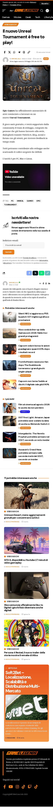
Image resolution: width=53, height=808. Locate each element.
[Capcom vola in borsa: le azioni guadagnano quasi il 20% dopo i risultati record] (9, 349)
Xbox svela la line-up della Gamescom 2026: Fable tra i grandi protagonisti (32, 333)
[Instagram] (46, 284)
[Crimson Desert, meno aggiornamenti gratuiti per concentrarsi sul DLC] (26, 495)
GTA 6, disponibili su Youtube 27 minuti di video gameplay (26, 561)
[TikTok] (23, 787)
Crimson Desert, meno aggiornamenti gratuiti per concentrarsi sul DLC (24, 516)
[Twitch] (29, 787)
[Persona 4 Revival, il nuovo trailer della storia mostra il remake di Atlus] (26, 633)
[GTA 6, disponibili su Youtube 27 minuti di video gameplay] (26, 540)
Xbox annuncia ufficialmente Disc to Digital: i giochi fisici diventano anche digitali (23, 607)
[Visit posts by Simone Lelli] (5, 283)
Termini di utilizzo (29, 258)
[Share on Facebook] (5, 52)
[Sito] (40, 284)
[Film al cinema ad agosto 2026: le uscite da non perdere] (9, 408)
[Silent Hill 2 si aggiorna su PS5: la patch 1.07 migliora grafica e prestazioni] (9, 317)
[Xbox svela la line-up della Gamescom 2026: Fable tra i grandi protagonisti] (9, 333)
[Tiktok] (36, 787)
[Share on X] (9, 52)
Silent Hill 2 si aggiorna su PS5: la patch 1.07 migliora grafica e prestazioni (33, 317)
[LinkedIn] (49, 284)
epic (38, 201)
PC (12, 201)
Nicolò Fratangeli (13, 522)
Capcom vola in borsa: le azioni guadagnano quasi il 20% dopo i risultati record (34, 349)
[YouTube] (11, 787)
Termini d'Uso (15, 5)
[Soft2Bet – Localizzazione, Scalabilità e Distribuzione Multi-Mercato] (26, 707)
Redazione (11, 738)
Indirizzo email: (10, 240)
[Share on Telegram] (19, 52)
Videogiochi (10, 24)
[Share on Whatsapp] (14, 52)
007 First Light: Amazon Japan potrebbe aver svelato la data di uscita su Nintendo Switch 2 (34, 420)
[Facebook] (43, 284)
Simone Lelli (16, 59)
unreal (20, 201)
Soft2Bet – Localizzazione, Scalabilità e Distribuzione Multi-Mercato (22, 682)
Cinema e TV (25, 412)
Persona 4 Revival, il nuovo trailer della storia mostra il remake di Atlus (24, 654)
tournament (10, 205)
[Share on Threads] (24, 52)
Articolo (12, 668)
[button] (44, 3)
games (30, 201)
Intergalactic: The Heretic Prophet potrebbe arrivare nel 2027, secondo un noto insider (34, 436)
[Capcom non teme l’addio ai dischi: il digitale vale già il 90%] (9, 385)
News (46, 59)
